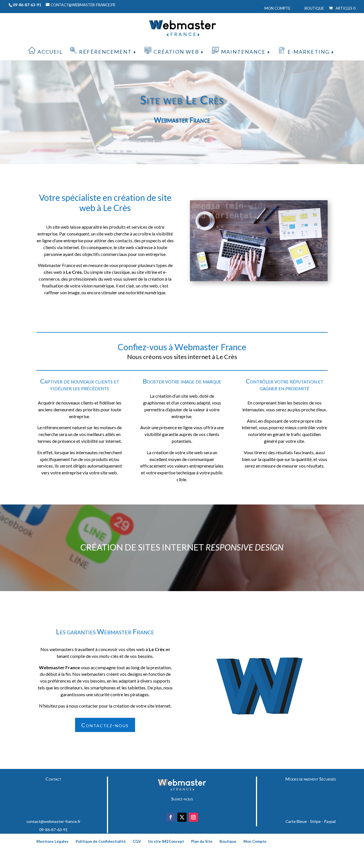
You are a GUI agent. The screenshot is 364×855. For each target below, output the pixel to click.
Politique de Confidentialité (101, 841)
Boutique (314, 8)
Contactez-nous (105, 724)
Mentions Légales (52, 841)
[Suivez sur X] (182, 817)
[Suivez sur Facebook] (170, 817)
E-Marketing (309, 52)
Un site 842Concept (166, 841)
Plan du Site (201, 841)
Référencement (105, 52)
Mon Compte (277, 8)
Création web (176, 52)
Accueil (50, 52)
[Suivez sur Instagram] (193, 817)
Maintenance (243, 52)
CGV (137, 841)
